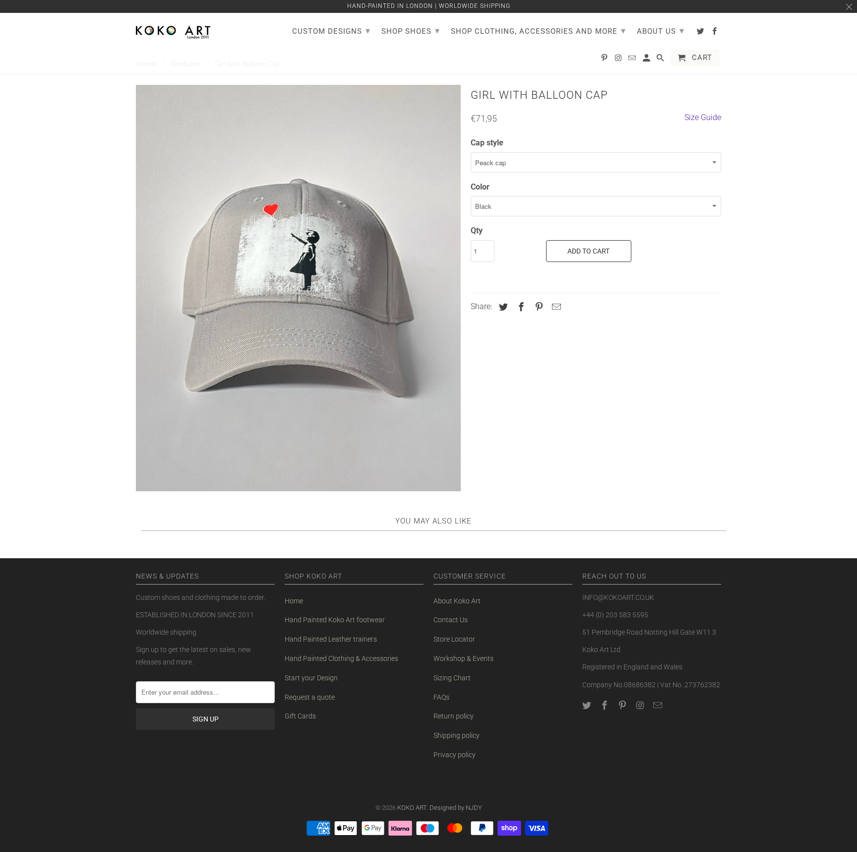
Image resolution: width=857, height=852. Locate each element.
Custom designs (331, 30)
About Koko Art (457, 601)
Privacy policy (454, 755)
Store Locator (454, 639)
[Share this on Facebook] (520, 307)
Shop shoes (410, 30)
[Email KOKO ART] (658, 705)
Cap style (487, 142)
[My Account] (647, 60)
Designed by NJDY (455, 807)
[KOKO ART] (173, 30)
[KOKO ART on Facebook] (605, 705)
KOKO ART (412, 807)
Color (480, 187)
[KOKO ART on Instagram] (640, 705)
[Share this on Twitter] (502, 307)
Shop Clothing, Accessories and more (538, 30)
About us (660, 30)
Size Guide (702, 117)
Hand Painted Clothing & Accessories (341, 658)
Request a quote (310, 697)
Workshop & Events (463, 658)
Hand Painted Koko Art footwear (335, 620)
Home (294, 601)
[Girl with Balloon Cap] (298, 288)
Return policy (453, 716)
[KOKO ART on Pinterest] (623, 705)
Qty (477, 230)
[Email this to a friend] (555, 307)
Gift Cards (300, 716)
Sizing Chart (452, 678)
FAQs (441, 697)
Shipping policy (456, 735)
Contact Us (450, 620)
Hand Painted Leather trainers (331, 639)
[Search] (661, 60)
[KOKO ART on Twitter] (587, 705)
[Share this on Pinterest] (538, 307)
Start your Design (311, 678)
